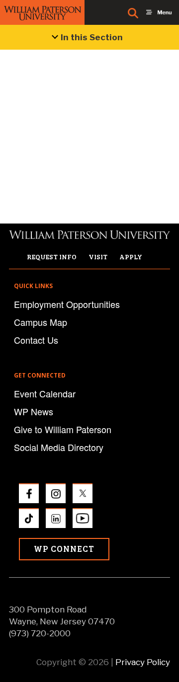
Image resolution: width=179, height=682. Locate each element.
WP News (33, 411)
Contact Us (36, 339)
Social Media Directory (58, 447)
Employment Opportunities (67, 304)
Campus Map (40, 321)
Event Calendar (45, 393)
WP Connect (64, 548)
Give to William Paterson (62, 429)
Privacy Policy (142, 662)
